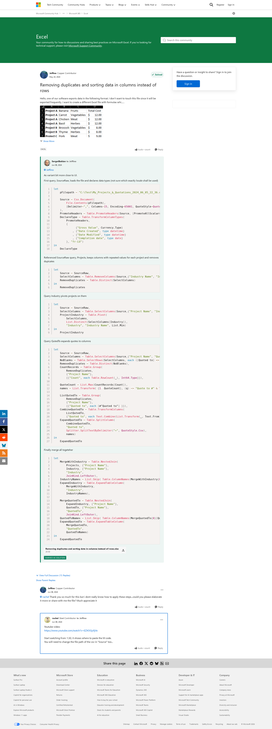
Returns (59, 695)
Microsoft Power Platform (145, 700)
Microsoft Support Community (85, 45)
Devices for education (105, 685)
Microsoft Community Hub (47, 13)
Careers (222, 680)
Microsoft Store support (65, 690)
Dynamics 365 (141, 690)
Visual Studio (184, 715)
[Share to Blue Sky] (156, 663)
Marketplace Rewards (187, 710)
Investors (222, 700)
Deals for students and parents (109, 710)
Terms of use (181, 724)
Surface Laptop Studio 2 (23, 690)
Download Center (63, 685)
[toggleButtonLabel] (234, 13)
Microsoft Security (143, 685)
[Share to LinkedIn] (136, 663)
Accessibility (224, 710)
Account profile (62, 680)
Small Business (141, 715)
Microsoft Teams (142, 705)
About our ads (232, 724)
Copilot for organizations (23, 695)
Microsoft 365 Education (106, 695)
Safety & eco (207, 724)
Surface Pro (18, 680)
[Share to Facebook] (141, 663)
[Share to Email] (167, 663)
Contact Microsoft (140, 724)
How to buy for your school (107, 700)
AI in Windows (19, 705)
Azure (181, 680)
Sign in (188, 83)
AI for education (103, 715)
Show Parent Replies (45, 580)
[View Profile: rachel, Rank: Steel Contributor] (47, 620)
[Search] (211, 5)
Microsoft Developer (186, 685)
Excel (86, 13)
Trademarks (193, 724)
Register (220, 4)
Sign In (231, 4)
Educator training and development (110, 705)
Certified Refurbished (64, 705)
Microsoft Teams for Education (108, 690)
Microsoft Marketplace (187, 705)
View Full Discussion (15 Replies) (54, 575)
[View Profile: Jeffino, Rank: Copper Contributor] (44, 75)
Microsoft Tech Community (189, 700)
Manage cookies (166, 724)
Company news (225, 690)
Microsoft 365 (74, 13)
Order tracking (61, 700)
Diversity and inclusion (228, 705)
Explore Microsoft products (24, 710)
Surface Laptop (19, 685)
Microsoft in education (105, 680)
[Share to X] (146, 663)
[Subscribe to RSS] (162, 663)
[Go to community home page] (38, 4)
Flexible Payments (63, 715)
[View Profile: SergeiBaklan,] (47, 163)
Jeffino (53, 73)
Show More (48, 141)
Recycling (219, 724)
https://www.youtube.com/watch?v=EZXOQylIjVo (71, 630)
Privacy (153, 724)
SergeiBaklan (59, 161)
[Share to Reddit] (151, 663)
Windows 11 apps (20, 715)
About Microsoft (225, 685)
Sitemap (126, 724)
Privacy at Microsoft (227, 695)
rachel (45, 596)
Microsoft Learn (185, 690)
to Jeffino (71, 161)
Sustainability (224, 715)
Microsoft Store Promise (65, 710)
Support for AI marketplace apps (191, 695)
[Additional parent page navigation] (63, 13)
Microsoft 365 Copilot (144, 710)
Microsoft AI (140, 680)
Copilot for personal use (23, 700)
